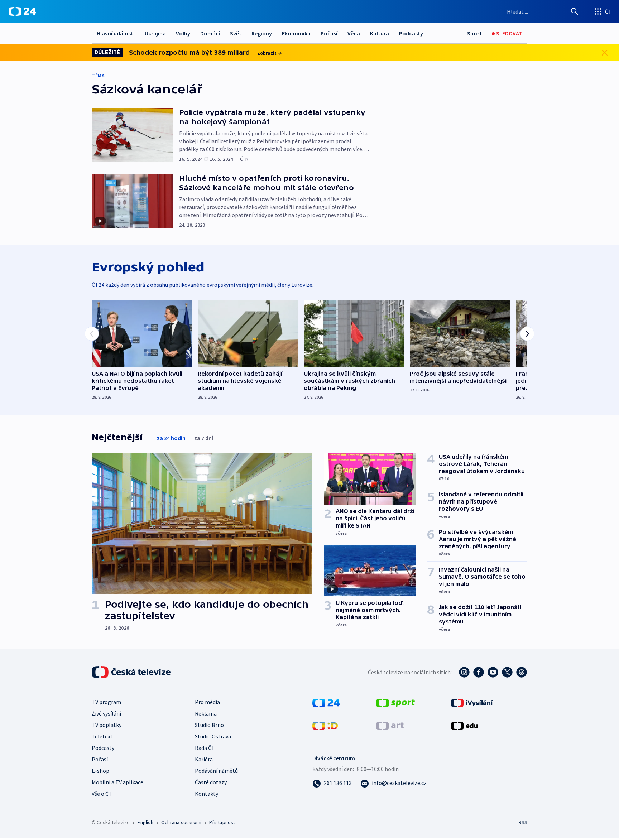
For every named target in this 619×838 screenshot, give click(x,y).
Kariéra (204, 759)
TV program (106, 701)
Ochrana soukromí (181, 822)
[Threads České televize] (521, 672)
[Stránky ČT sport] (395, 702)
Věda (353, 33)
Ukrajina (155, 33)
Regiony (261, 33)
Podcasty (411, 33)
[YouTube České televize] (493, 672)
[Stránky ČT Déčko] (325, 725)
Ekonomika (296, 33)
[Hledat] (574, 11)
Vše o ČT (102, 793)
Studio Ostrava (213, 736)
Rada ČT (205, 747)
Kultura (379, 33)
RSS (523, 822)
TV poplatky (106, 724)
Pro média (207, 701)
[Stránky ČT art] (390, 725)
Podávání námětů (216, 770)
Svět (235, 33)
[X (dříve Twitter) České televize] (507, 672)
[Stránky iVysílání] (472, 702)
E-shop (100, 770)
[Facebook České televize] (478, 672)
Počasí (329, 33)
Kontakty (206, 793)
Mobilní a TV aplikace (117, 782)
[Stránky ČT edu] (464, 725)
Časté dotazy (211, 782)
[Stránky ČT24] (326, 702)
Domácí (210, 33)
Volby (183, 33)
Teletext (102, 736)
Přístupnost (222, 822)
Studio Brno (209, 724)
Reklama (206, 713)
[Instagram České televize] (464, 672)
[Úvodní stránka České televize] (132, 672)
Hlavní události (116, 33)
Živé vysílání (106, 713)
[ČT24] (22, 11)
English (145, 822)
